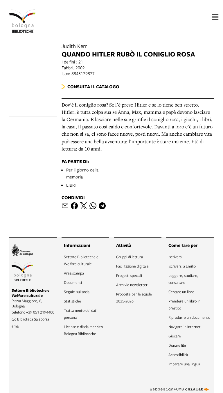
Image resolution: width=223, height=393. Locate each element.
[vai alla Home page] (22, 21)
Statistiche (72, 301)
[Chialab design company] (179, 385)
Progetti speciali (129, 275)
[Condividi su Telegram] (102, 205)
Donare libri (177, 345)
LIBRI (71, 185)
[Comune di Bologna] (22, 251)
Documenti (73, 282)
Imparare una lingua (184, 364)
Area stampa (74, 273)
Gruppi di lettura (129, 256)
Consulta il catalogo (93, 87)
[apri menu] (215, 17)
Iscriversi (175, 256)
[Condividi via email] (65, 205)
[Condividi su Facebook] (74, 205)
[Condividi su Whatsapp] (92, 205)
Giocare (174, 336)
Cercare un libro (181, 291)
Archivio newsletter (132, 284)
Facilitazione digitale (132, 266)
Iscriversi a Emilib (182, 266)
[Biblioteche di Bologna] (22, 272)
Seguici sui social (77, 291)
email (16, 326)
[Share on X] (83, 205)
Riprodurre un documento (189, 317)
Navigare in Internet (184, 326)
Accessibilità (178, 354)
